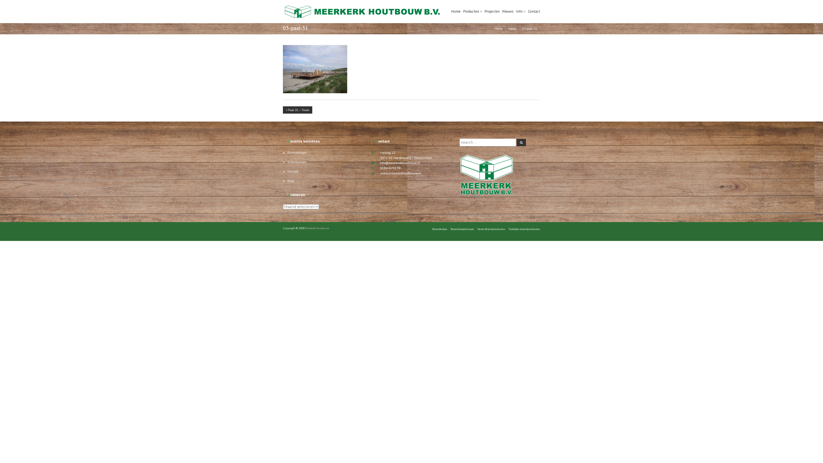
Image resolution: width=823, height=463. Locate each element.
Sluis (290, 181)
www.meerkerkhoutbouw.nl (400, 173)
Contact (534, 11)
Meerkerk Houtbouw (317, 228)
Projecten (492, 11)
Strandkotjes (439, 229)
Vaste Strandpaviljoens (491, 229)
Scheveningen (297, 153)
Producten (471, 11)
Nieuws (508, 11)
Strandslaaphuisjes (462, 229)
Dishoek (292, 172)
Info (519, 11)
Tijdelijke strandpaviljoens (524, 229)
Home (456, 11)
